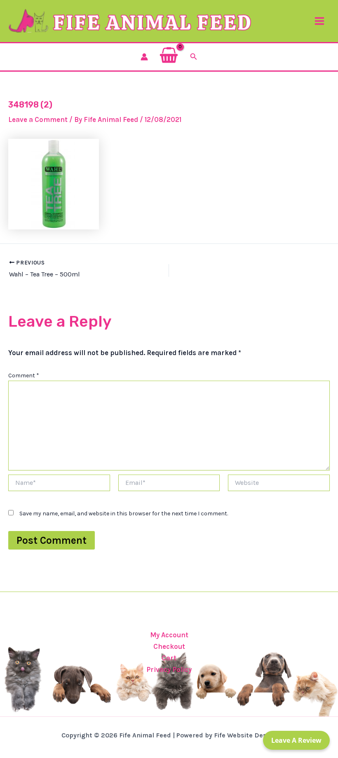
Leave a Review (296, 740)
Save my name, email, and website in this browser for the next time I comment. (123, 513)
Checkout (169, 646)
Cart (169, 658)
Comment (23, 375)
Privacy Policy (169, 669)
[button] (193, 56)
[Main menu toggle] (319, 21)
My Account (169, 635)
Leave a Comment (38, 119)
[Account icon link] (144, 57)
